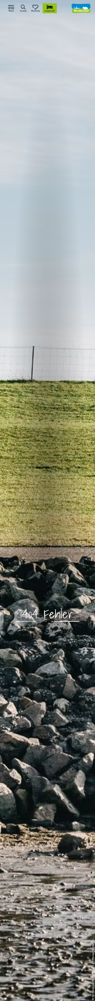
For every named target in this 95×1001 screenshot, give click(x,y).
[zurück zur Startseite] (81, 8)
